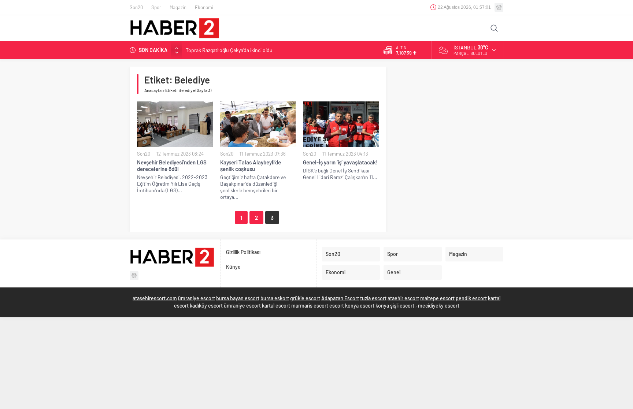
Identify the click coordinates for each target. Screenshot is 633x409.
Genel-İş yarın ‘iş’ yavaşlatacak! (340, 162)
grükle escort (305, 298)
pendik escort (471, 298)
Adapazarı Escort (340, 298)
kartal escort (276, 305)
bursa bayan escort (237, 298)
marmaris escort (309, 305)
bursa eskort (274, 298)
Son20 (143, 154)
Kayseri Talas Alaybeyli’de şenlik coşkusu (250, 165)
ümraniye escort (196, 298)
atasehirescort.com (155, 298)
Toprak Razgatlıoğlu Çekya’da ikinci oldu (229, 50)
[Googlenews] (499, 7)
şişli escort (402, 305)
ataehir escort (403, 298)
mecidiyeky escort (438, 305)
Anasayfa (153, 90)
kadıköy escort (206, 305)
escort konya (344, 305)
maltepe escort (437, 298)
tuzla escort (373, 298)
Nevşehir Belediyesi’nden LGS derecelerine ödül (172, 165)
